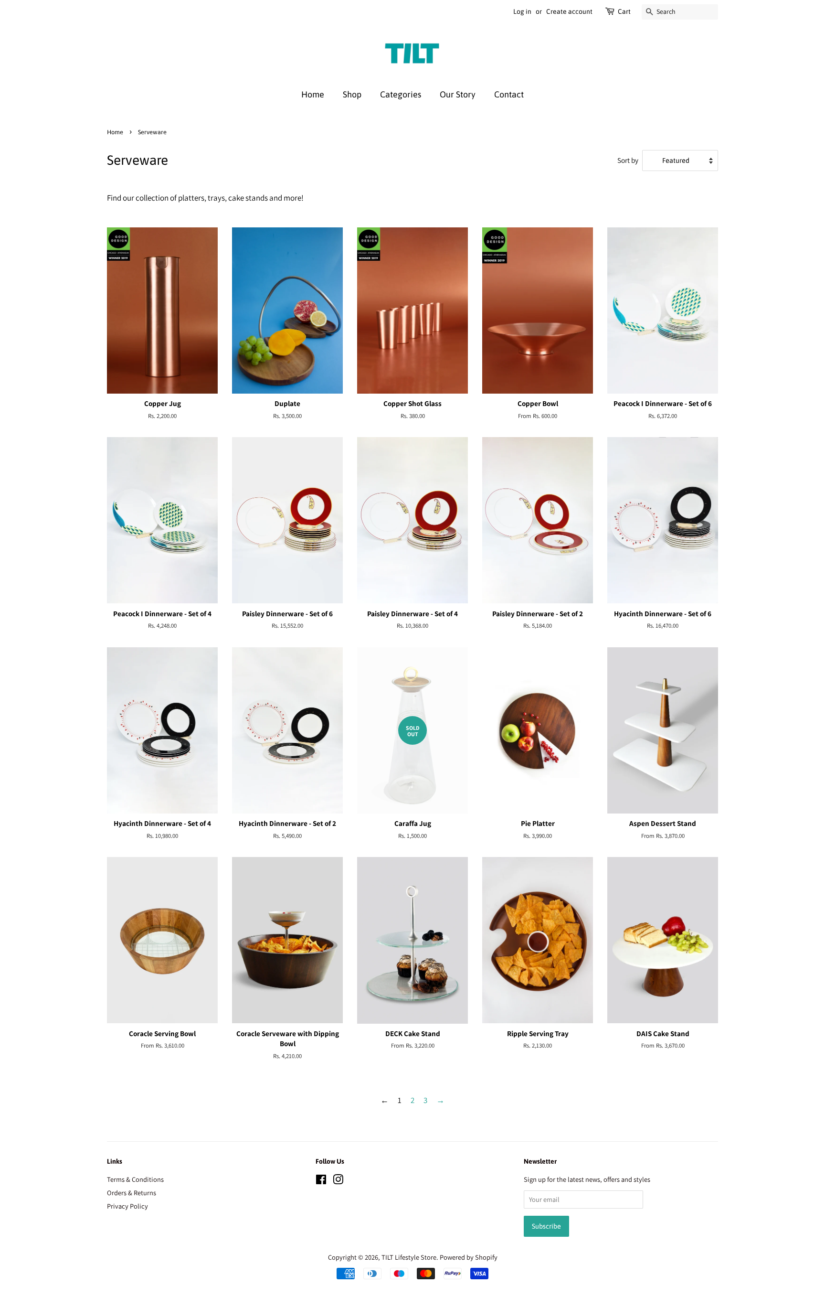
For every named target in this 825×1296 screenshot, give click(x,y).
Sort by (627, 160)
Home (312, 94)
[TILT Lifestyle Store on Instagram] (338, 1181)
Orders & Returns (131, 1192)
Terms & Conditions (135, 1179)
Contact (509, 94)
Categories (400, 94)
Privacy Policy (127, 1205)
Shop (352, 94)
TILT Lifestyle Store (408, 1257)
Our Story (458, 94)
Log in (522, 11)
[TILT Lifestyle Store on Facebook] (321, 1181)
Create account (569, 11)
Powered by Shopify (468, 1257)
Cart (624, 11)
